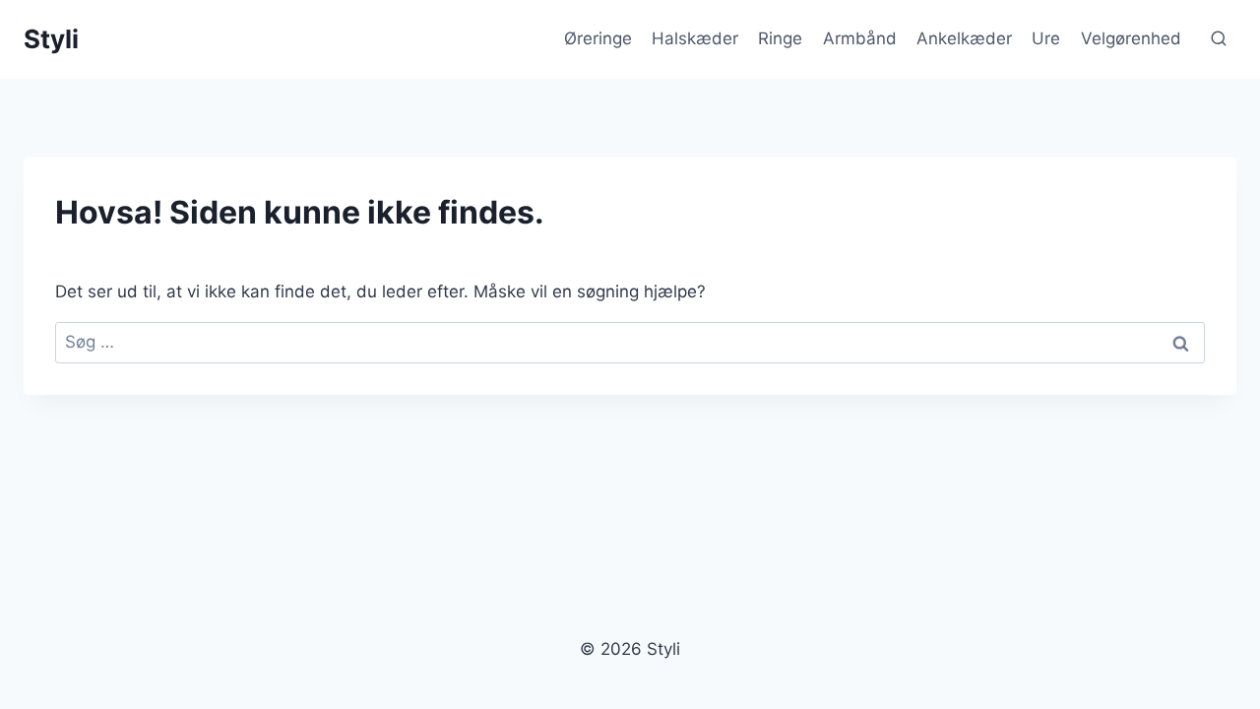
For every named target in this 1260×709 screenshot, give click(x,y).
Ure (1046, 38)
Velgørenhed (1131, 38)
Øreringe (598, 38)
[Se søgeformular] (1218, 39)
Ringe (780, 38)
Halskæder (695, 38)
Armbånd (860, 38)
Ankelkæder (964, 38)
